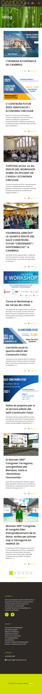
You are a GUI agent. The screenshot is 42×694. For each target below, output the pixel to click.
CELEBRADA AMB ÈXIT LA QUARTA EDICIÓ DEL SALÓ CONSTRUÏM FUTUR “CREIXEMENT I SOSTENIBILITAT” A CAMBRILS (20, 241)
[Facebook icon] (20, 686)
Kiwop (31, 683)
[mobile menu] (39, 3)
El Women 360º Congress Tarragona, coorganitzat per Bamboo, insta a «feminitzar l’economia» (19, 468)
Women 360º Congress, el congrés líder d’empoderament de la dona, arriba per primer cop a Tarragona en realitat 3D (21, 534)
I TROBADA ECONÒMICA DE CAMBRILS (21, 62)
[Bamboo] (14, 3)
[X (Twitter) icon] (22, 686)
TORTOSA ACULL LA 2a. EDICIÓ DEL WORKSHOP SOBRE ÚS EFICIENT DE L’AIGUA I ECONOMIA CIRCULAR (20, 173)
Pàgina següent (20, 578)
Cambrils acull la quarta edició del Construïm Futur (17, 351)
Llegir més (33, 71)
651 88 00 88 (10, 656)
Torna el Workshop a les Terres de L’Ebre (19, 303)
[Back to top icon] (21, 678)
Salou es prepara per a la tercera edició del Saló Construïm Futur (20, 409)
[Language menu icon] (33, 3)
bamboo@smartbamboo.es (16, 660)
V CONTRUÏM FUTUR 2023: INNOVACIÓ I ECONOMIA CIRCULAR (19, 107)
